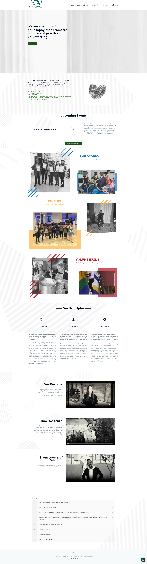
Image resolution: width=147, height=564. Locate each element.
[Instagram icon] (77, 558)
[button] (143, 560)
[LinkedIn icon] (75, 558)
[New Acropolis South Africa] (36, 5)
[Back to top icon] (73, 552)
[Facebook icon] (71, 558)
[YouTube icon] (73, 558)
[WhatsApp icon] (69, 558)
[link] (73, 502)
